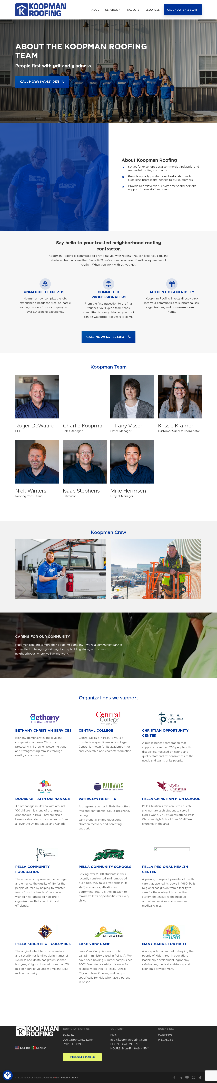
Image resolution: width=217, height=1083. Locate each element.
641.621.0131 (130, 1044)
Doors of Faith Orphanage (42, 799)
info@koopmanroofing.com (128, 1039)
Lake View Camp (94, 944)
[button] (8, 1075)
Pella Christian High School (171, 799)
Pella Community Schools (105, 867)
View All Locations (82, 1057)
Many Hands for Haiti (164, 944)
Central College (96, 730)
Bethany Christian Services (43, 730)
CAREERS (165, 1035)
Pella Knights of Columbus (43, 944)
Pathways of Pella (97, 799)
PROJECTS (165, 1039)
